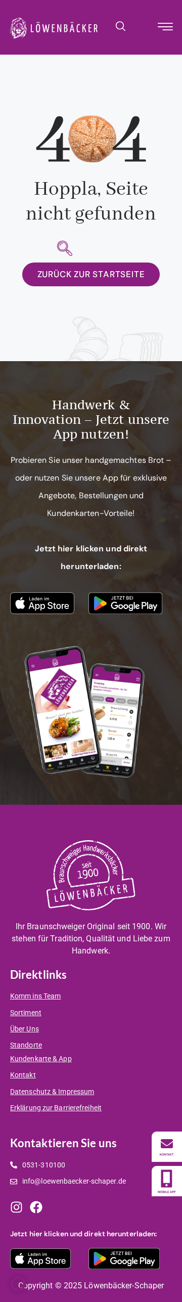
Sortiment (25, 1013)
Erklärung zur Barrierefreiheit (56, 1108)
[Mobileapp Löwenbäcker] (167, 1181)
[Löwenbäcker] (167, 1147)
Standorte (26, 1045)
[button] (120, 26)
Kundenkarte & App (41, 1059)
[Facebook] (36, 1207)
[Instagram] (16, 1207)
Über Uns (24, 1029)
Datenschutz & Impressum (52, 1092)
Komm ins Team (35, 996)
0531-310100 (43, 1165)
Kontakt (23, 1075)
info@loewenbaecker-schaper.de (74, 1181)
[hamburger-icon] (165, 28)
